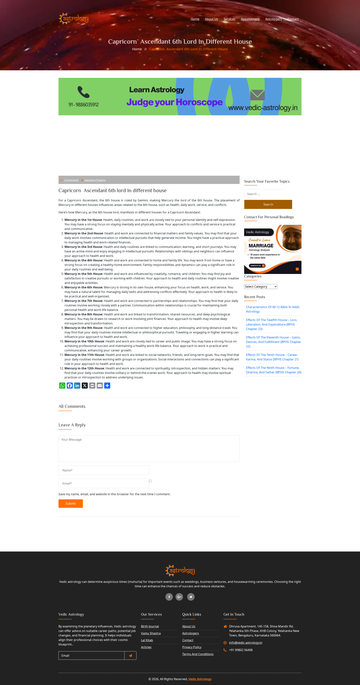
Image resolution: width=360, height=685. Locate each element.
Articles (146, 647)
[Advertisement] (180, 143)
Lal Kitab (147, 640)
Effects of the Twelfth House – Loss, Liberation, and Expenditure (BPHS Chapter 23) (271, 324)
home (137, 49)
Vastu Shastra (151, 633)
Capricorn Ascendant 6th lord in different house (188, 49)
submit (71, 503)
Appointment (250, 19)
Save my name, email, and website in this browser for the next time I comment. (114, 494)
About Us (211, 19)
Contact (293, 19)
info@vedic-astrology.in (245, 643)
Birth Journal (150, 626)
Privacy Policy (191, 647)
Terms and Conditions (198, 654)
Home (195, 19)
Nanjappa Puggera (95, 180)
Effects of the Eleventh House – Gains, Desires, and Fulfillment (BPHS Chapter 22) (273, 341)
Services (229, 19)
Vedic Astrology (200, 679)
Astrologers (273, 19)
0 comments (71, 180)
